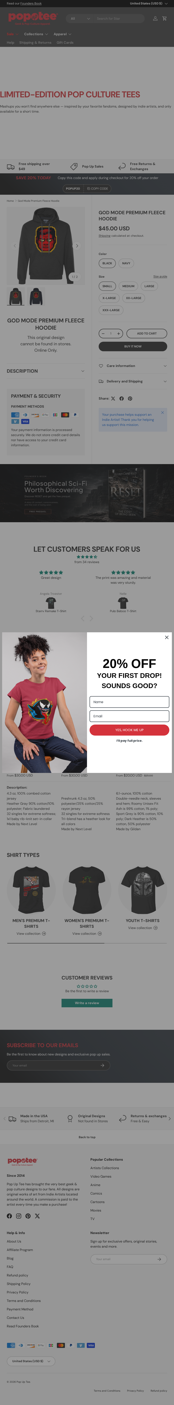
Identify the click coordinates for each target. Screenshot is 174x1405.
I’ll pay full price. (129, 741)
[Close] (167, 637)
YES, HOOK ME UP (129, 730)
